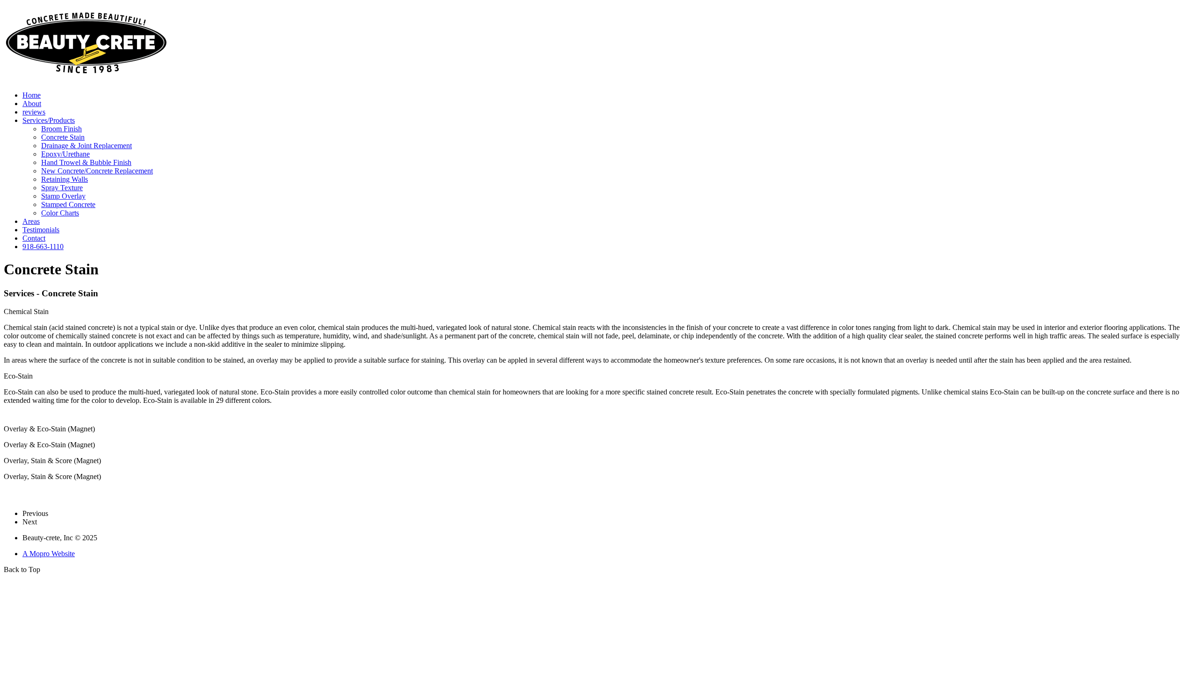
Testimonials (40, 230)
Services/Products (48, 120)
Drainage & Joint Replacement (86, 146)
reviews (33, 112)
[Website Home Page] (85, 81)
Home (31, 95)
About (31, 103)
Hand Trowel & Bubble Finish (86, 162)
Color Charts (60, 213)
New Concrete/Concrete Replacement (97, 171)
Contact (33, 238)
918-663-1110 (43, 247)
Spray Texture (62, 188)
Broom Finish (61, 129)
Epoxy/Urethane (65, 154)
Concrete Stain (63, 137)
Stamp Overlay (63, 196)
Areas (31, 221)
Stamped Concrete (68, 204)
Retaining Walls (64, 179)
